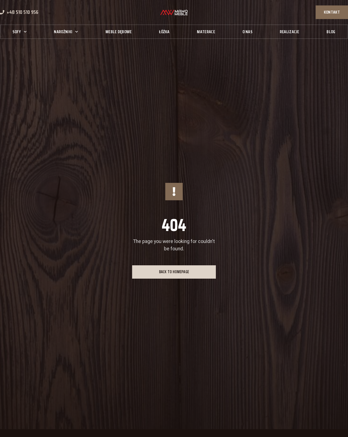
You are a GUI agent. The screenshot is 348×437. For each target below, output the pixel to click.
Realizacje (289, 31)
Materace (206, 31)
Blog (331, 31)
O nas (248, 31)
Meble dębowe (118, 31)
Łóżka (164, 31)
